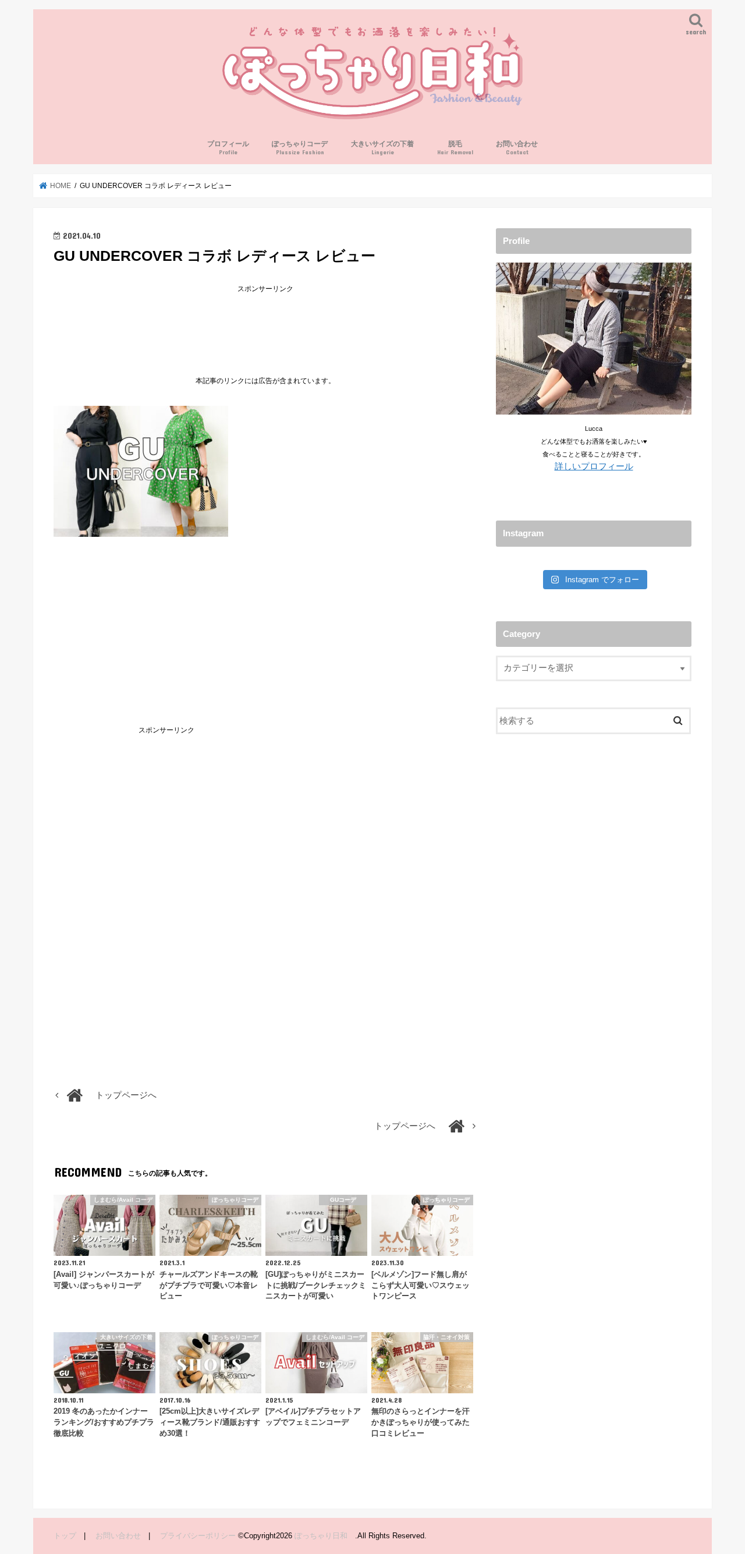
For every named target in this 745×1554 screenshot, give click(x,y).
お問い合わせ (517, 147)
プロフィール (228, 147)
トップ (65, 1535)
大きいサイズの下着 (382, 147)
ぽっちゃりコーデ (300, 147)
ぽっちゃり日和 (325, 1535)
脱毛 (455, 147)
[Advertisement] (265, 322)
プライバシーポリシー (198, 1535)
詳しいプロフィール (594, 466)
